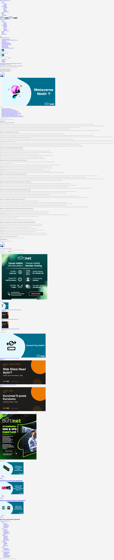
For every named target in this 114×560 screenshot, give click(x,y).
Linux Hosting (5, 523)
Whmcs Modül (6, 536)
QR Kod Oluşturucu (6, 557)
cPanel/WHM (5, 7)
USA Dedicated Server (7, 533)
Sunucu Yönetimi (4, 59)
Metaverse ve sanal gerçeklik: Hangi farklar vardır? (9, 110)
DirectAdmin (5, 8)
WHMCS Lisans (6, 535)
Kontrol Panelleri (4, 6)
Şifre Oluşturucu (6, 554)
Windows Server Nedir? (5, 46)
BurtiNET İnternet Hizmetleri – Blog (5, 0)
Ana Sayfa (1, 64)
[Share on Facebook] (1, 76)
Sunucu (3, 14)
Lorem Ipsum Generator (7, 555)
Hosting (3, 13)
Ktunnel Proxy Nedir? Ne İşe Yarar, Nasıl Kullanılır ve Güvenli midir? (11, 309)
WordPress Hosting (6, 525)
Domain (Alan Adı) (6, 548)
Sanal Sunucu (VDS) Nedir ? (6, 42)
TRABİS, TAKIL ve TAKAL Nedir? (6, 44)
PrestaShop (5, 5)
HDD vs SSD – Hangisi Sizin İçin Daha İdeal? (10, 519)
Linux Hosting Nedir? (5, 45)
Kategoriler (3, 541)
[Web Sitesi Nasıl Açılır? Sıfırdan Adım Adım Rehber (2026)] (5, 318)
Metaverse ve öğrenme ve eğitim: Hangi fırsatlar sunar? (10, 114)
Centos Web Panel (6, 11)
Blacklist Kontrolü (6, 553)
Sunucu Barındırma (6, 531)
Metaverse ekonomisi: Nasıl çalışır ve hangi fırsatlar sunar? (10, 111)
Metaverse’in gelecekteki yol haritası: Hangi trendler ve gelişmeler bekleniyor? (13, 116)
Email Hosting (5, 527)
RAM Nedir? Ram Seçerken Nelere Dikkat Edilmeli (11, 480)
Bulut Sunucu (5, 530)
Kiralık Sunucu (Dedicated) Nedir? (6, 43)
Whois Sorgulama (6, 549)
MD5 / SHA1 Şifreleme (7, 556)
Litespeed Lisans (6, 538)
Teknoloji (4, 64)
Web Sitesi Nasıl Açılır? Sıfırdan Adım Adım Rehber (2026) (10, 319)
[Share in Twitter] (2, 76)
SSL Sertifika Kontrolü (7, 552)
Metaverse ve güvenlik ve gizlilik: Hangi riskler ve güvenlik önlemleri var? (12, 115)
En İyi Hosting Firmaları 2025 (6, 39)
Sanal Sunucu (5, 529)
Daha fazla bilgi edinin (8, 69)
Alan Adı (4, 15)
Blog (0, 63)
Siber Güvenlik (17, 63)
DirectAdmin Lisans (6, 540)
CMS (2, 2)
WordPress (5, 3)
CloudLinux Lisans (6, 539)
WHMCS (3, 12)
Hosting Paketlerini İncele (3, 239)
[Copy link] (4, 76)
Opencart (5, 4)
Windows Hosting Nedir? (5, 47)
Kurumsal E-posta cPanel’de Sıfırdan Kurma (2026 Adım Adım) (10, 328)
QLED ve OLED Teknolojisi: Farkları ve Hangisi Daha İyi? (12, 500)
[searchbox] (4, 57)
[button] (57, 35)
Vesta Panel (5, 10)
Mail (2, 329)
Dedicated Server (6, 532)
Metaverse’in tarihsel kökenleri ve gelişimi (7, 109)
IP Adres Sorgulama (6, 551)
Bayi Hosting (5, 524)
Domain (3, 547)
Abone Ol (10, 251)
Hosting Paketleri (2, 69)
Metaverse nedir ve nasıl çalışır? (6, 108)
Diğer (2, 475)
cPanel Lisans (5, 537)
